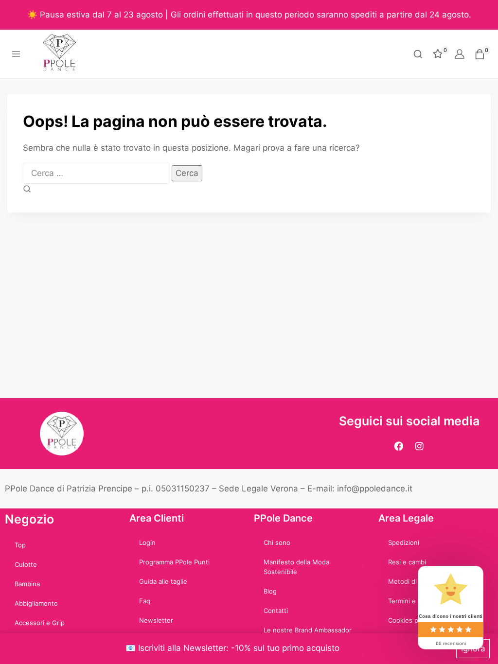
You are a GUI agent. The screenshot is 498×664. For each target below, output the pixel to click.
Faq (144, 601)
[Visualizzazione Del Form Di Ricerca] (418, 54)
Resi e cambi (407, 562)
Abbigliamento (36, 603)
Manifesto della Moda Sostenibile (296, 567)
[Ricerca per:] (97, 173)
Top (20, 545)
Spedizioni (403, 542)
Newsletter (156, 620)
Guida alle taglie (163, 581)
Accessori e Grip (40, 623)
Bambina (27, 584)
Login (147, 542)
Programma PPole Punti (174, 562)
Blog (270, 591)
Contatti (276, 610)
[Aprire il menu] (16, 54)
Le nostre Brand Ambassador (308, 630)
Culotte (26, 564)
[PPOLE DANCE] (63, 54)
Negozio (29, 519)
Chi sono (277, 542)
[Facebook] (399, 446)
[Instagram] (419, 446)
